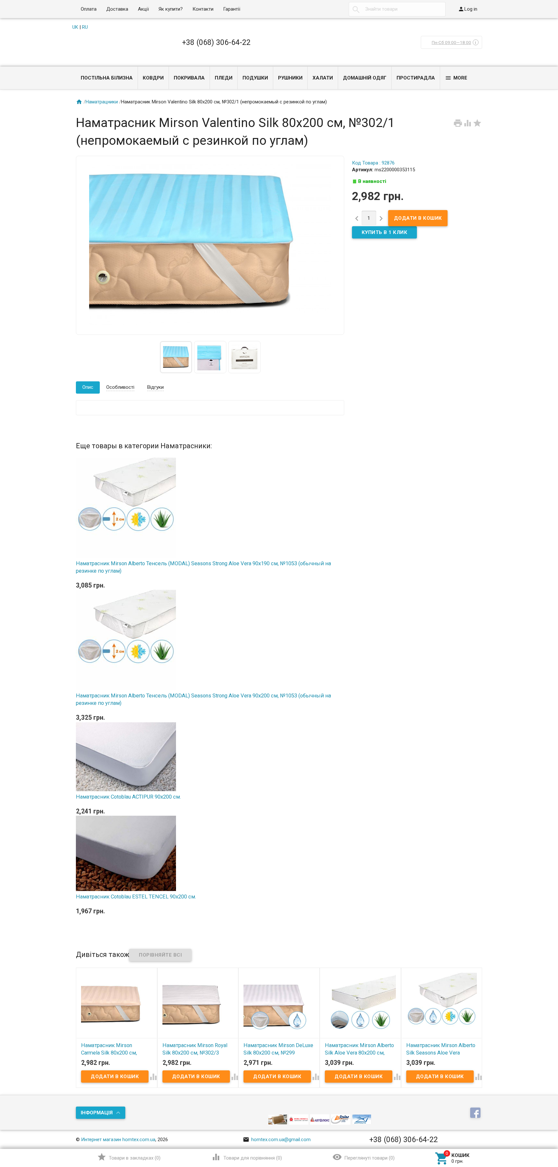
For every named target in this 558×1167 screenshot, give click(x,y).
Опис (87, 387)
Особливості (120, 387)
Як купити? (171, 9)
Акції (143, 9)
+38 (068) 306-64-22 (216, 42)
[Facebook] (476, 1113)
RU (85, 27)
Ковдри (153, 78)
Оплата (89, 9)
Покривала (189, 78)
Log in (467, 9)
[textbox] (397, 9)
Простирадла (416, 78)
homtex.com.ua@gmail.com (277, 1139)
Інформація (97, 1113)
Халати (323, 78)
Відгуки (155, 387)
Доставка (117, 9)
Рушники (290, 78)
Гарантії (231, 9)
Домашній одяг (365, 78)
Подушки (255, 78)
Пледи (223, 78)
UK (75, 27)
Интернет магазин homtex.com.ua (118, 1139)
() (129, 1157)
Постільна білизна (107, 78)
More (456, 78)
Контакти (202, 9)
